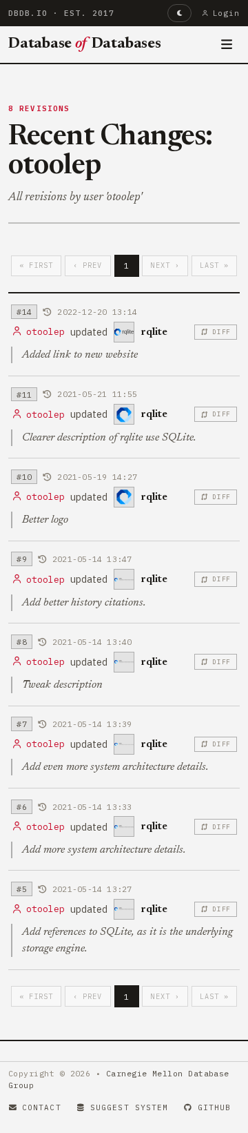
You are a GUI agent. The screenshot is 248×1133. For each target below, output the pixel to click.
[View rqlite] (124, 332)
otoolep (45, 332)
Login (226, 13)
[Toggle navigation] (227, 45)
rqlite (154, 332)
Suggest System (129, 1107)
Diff (221, 331)
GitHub (214, 1107)
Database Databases (84, 44)
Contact (41, 1107)
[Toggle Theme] (179, 13)
